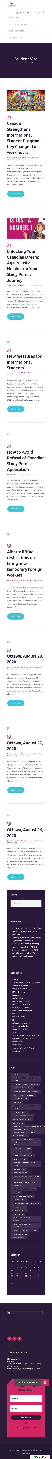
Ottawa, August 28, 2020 (25, 659)
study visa (18, 1214)
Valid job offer (20, 1234)
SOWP (14, 1032)
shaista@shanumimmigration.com (26, 1368)
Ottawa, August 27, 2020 (25, 745)
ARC (25, 1074)
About (18, 17)
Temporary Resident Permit (23, 1048)
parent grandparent (23, 1155)
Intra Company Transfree (22, 1004)
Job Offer (17, 1148)
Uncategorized (12, 669)
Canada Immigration (13, 373)
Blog (11, 31)
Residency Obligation (20, 1026)
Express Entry (20, 1112)
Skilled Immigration (27, 580)
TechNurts (26, 1454)
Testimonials (23, 24)
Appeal (15, 979)
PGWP (23, 373)
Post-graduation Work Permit (24, 1164)
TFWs (15, 1230)
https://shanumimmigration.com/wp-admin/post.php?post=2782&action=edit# (30, 1129)
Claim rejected (20, 1098)
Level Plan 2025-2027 (20, 1007)
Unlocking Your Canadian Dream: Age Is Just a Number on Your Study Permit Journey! (23, 265)
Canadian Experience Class (26, 1091)
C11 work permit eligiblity (25, 1084)
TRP (34, 1230)
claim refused (27, 1095)
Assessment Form (16, 37)
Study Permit (35, 157)
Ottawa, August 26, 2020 (25, 832)
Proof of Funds (20, 1172)
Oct (13, 1283)
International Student (14, 157)
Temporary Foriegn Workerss (22, 1219)
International (20, 1135)
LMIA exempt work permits (22, 1011)
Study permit (19, 1210)
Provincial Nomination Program (24, 1184)
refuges (16, 1192)
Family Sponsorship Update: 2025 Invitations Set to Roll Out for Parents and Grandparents (25, 953)
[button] (45, 1382)
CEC (14, 1095)
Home (11, 17)
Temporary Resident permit (23, 1225)
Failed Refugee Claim (22, 1116)
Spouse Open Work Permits (22, 1039)
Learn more (15, 193)
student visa (19, 1207)
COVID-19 (17, 1102)
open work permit (21, 1152)
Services (12, 24)
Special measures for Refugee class (26, 1035)
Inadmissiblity (17, 998)
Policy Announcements (21, 1023)
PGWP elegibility (18, 1017)
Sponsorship (19, 1199)
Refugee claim (28, 1189)
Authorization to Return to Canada (26, 983)
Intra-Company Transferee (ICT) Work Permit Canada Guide (26, 1142)
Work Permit (19, 1237)
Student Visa (26, 157)
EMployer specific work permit (24, 1107)
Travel (25, 1230)
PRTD (15, 1189)
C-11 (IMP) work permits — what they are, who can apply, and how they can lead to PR (26, 931)
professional (19, 1169)
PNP (14, 1020)
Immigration (17, 995)
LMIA (28, 1148)
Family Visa (18, 1123)
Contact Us (19, 31)
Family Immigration (13, 580)
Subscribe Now (26, 1417)
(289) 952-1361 (24, 12)
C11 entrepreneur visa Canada (23, 1079)
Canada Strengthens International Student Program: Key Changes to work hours (23, 138)
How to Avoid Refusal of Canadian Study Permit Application (26, 461)
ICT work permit (18, 992)
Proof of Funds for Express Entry (26, 1178)
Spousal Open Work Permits (26, 1203)
